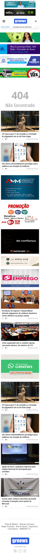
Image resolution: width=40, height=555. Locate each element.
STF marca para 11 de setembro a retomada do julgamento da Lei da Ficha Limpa (19, 135)
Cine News (12, 529)
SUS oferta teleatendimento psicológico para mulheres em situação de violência (20, 164)
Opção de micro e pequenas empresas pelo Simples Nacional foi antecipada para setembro (19, 469)
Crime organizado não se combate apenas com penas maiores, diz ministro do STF (18, 344)
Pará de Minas (11, 524)
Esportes (33, 526)
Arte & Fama (21, 526)
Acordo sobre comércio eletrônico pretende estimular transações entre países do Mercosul (19, 501)
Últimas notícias (32, 139)
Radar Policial (33, 318)
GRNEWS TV (24, 529)
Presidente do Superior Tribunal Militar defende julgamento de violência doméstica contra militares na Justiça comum (19, 313)
